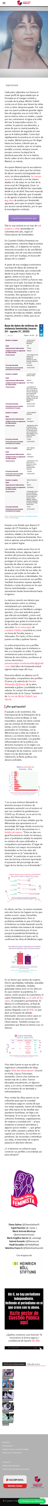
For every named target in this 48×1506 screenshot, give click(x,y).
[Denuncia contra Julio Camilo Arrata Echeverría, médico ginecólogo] (8, 1395)
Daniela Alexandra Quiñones (20, 683)
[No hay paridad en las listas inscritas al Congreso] (8, 1373)
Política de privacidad (10, 1466)
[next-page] (7, 1426)
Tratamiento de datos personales (15, 1469)
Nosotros (6, 1442)
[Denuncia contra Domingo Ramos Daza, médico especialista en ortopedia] (8, 1406)
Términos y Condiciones (12, 1453)
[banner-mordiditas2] (24, 1347)
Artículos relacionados (14, 1364)
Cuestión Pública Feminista (7, 1379)
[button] (4, 3)
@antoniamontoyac (24, 1234)
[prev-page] (3, 1426)
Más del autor (33, 1364)
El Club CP (6, 1462)
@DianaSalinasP (31, 1224)
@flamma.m (32, 1241)
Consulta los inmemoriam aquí (24, 218)
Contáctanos (7, 1446)
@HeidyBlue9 (31, 1244)
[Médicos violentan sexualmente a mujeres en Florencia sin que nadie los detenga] (8, 1417)
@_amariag (34, 1238)
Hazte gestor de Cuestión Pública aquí (24, 1318)
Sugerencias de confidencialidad (15, 1449)
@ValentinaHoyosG (33, 1248)
